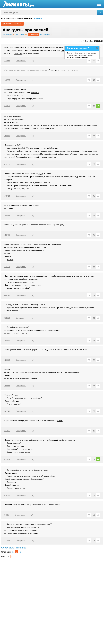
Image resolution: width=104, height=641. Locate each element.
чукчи (15, 244)
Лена (11, 208)
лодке (40, 174)
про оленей (7, 23)
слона (83, 308)
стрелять (64, 50)
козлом (60, 420)
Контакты (38, 18)
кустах (37, 527)
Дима (53, 157)
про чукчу (20, 34)
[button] (32, 60)
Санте (20, 119)
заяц (12, 282)
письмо (15, 119)
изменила (35, 92)
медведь (39, 276)
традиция (21, 350)
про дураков (7, 34)
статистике (18, 53)
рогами (25, 225)
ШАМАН (10, 259)
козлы (63, 70)
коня (67, 308)
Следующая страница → (15, 547)
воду (76, 177)
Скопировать (21, 61)
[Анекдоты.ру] (18, 4)
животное (18, 282)
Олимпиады (34, 305)
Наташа (47, 183)
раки (26, 189)
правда (43, 151)
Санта (9, 327)
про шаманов (45, 34)
